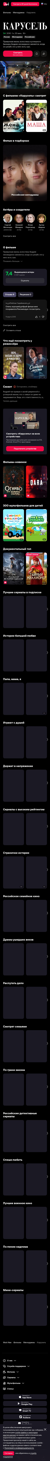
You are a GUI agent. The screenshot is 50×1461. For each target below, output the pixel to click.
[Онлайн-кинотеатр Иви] (6, 4)
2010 (9, 33)
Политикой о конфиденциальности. (19, 1448)
